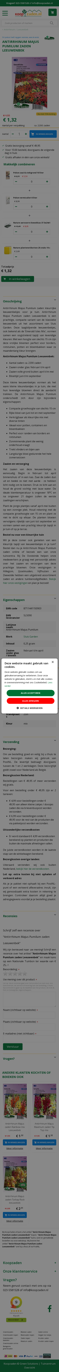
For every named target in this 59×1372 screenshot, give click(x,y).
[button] (30, 708)
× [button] (52, 662)
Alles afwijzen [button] (30, 700)
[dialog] (30, 686)
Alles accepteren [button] (30, 693)
